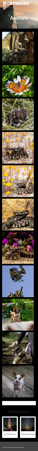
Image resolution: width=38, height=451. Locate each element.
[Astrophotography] (20, 23)
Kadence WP (20, 447)
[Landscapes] (17, 23)
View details (10, 424)
